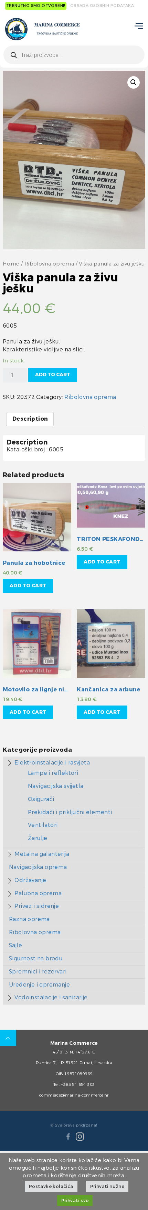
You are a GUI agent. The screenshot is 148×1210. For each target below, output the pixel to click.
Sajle (15, 945)
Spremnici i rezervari (37, 971)
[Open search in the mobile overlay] (74, 55)
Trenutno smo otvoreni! (35, 5)
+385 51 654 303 (78, 1084)
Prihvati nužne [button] (107, 1186)
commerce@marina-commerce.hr (74, 1095)
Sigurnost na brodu (36, 958)
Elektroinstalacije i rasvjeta (52, 762)
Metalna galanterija (41, 854)
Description (30, 418)
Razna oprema (29, 919)
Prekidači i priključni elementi (70, 812)
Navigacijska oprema (38, 867)
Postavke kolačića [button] (51, 1186)
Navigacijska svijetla (55, 786)
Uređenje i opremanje (39, 984)
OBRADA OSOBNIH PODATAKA (102, 5)
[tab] (30, 419)
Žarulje (37, 838)
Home (11, 264)
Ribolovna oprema (49, 264)
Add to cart (52, 374)
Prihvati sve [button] (75, 1200)
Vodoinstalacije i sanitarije (50, 997)
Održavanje (30, 880)
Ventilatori (42, 825)
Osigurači (41, 799)
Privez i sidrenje (36, 906)
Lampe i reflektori (53, 773)
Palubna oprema (38, 893)
